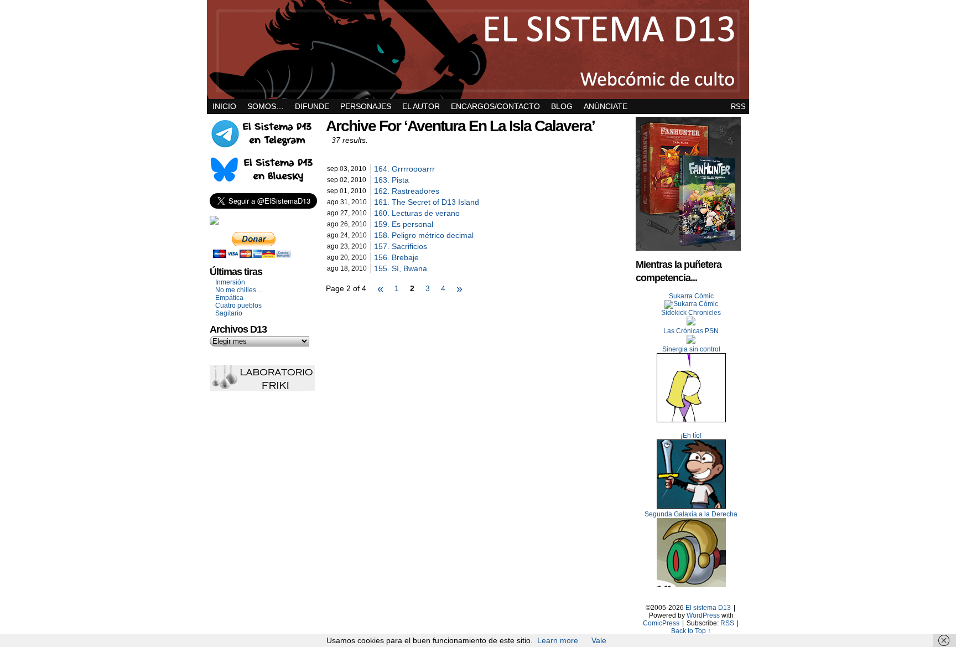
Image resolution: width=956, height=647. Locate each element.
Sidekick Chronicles (691, 313)
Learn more (557, 640)
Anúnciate (605, 106)
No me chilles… (239, 290)
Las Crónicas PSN (691, 331)
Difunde (312, 106)
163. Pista (391, 179)
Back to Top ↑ (691, 631)
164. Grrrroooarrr (404, 168)
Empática (229, 298)
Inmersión (230, 282)
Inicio (224, 106)
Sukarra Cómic (691, 296)
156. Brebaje (396, 257)
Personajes (365, 106)
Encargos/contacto (495, 106)
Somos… (265, 106)
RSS (738, 106)
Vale (598, 640)
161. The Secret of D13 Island (426, 202)
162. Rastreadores (406, 191)
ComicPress (661, 623)
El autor (421, 106)
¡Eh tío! (691, 435)
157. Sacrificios (400, 246)
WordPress (703, 615)
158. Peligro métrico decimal (424, 235)
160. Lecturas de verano (417, 213)
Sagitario (228, 313)
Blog (562, 106)
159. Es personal (403, 224)
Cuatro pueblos (238, 305)
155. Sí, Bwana (400, 268)
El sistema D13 (478, 49)
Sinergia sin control (691, 349)
